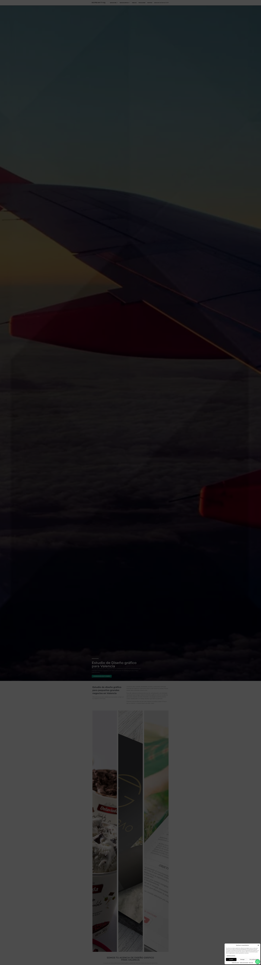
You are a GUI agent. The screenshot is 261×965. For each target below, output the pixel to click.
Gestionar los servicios (231, 955)
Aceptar (231, 959)
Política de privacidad (244, 962)
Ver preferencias (254, 959)
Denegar (242, 959)
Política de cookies (235, 962)
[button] (258, 945)
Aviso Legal (251, 962)
